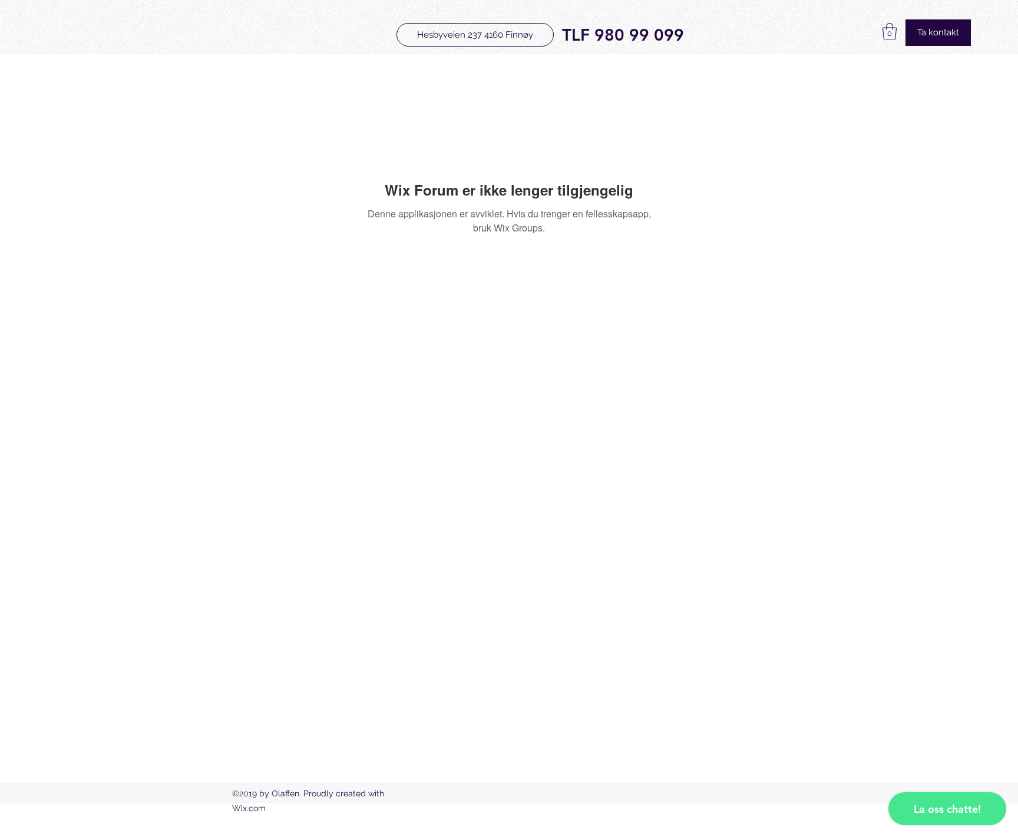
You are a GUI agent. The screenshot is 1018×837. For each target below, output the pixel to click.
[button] (890, 31)
